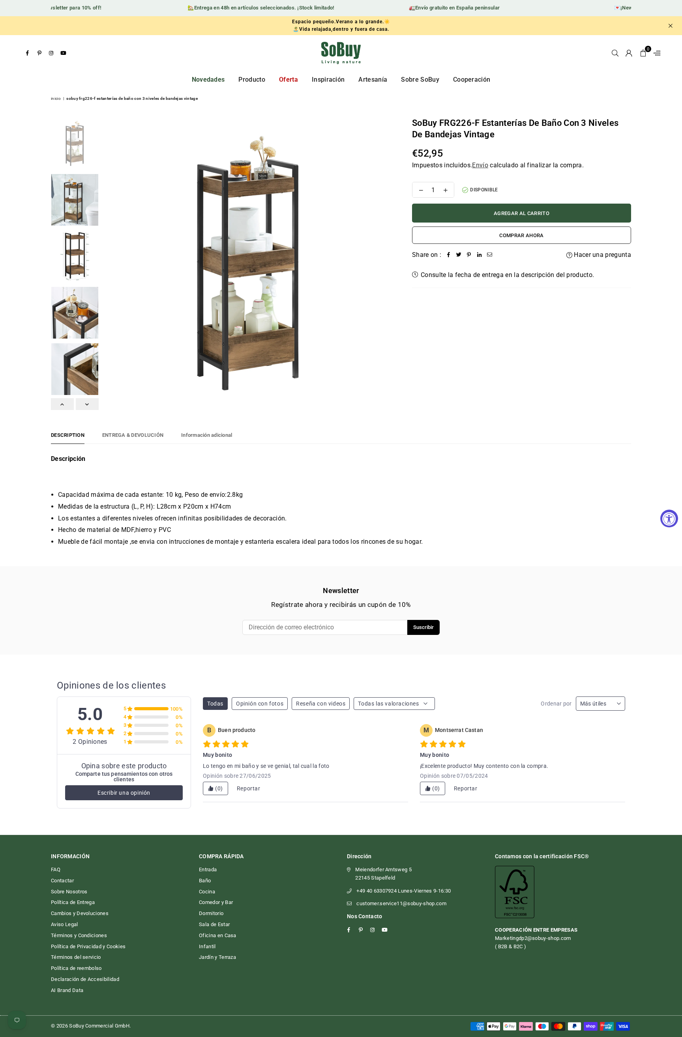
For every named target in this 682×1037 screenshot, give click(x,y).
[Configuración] (655, 53)
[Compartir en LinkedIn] (479, 255)
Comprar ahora (521, 235)
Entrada (208, 869)
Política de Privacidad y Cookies (88, 946)
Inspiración (328, 79)
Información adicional (206, 435)
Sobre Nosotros (69, 892)
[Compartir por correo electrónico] (489, 255)
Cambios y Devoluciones (80, 913)
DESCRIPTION (67, 435)
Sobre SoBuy (420, 79)
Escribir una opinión (123, 793)
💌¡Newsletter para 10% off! (55, 8)
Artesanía (372, 79)
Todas (215, 703)
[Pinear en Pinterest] (469, 255)
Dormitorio (211, 913)
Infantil (207, 946)
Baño (205, 881)
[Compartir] (448, 255)
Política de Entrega (73, 902)
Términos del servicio (76, 957)
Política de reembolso (76, 968)
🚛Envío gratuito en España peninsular (442, 8)
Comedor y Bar (216, 902)
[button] (643, 53)
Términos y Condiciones (79, 935)
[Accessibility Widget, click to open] (669, 519)
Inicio (56, 98)
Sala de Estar (214, 924)
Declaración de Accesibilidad (85, 979)
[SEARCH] (615, 53)
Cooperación (472, 79)
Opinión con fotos (259, 703)
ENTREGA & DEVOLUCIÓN (132, 435)
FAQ (55, 869)
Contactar (62, 881)
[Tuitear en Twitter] (458, 255)
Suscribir (423, 627)
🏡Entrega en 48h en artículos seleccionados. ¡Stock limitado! (249, 8)
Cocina (207, 892)
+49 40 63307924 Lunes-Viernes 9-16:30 (403, 891)
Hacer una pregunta (601, 254)
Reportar (248, 788)
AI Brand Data (67, 990)
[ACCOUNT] (629, 53)
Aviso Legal (64, 924)
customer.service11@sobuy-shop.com (401, 903)
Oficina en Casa (217, 935)
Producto (251, 79)
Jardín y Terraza (217, 957)
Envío (480, 165)
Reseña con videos (320, 703)
